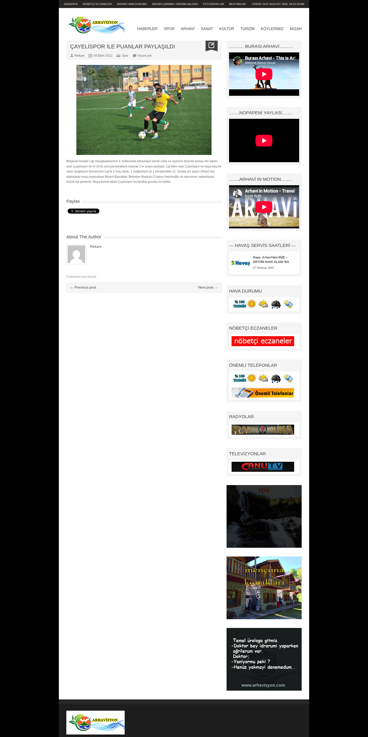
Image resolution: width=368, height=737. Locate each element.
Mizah (296, 29)
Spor (169, 29)
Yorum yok (144, 55)
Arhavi (188, 29)
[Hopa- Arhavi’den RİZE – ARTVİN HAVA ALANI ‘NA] (241, 262)
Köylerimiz (272, 29)
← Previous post (83, 287)
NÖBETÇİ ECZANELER (97, 4)
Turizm (247, 29)
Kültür (226, 29)
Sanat (207, 29)
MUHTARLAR (237, 4)
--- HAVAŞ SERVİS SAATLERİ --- (262, 245)
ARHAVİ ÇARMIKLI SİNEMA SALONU (175, 4)
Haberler (147, 29)
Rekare (96, 246)
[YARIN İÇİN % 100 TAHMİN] (263, 304)
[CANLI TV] (263, 467)
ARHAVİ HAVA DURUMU (132, 4)
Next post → (208, 287)
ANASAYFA (71, 4)
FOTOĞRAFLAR (213, 4)
